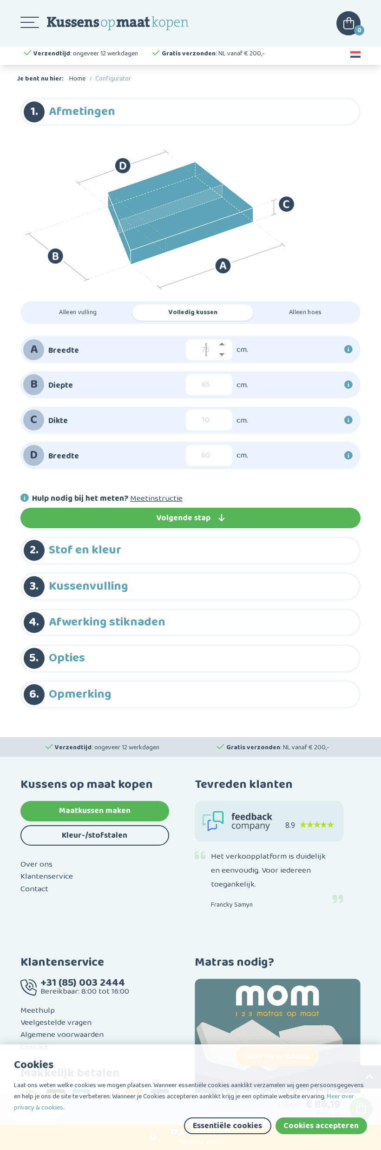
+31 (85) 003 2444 (82, 982)
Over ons (36, 864)
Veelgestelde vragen (56, 1022)
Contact (34, 888)
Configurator (113, 79)
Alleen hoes (305, 312)
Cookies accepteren (321, 1125)
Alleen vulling (78, 312)
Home (77, 79)
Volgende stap (183, 518)
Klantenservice (46, 876)
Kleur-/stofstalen (94, 835)
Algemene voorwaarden (62, 1034)
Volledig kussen (193, 312)
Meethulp (37, 1010)
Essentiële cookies (227, 1125)
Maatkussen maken (95, 810)
